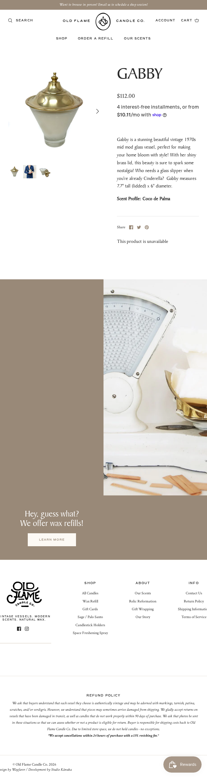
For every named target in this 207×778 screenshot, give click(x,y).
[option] (56, 111)
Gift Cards (90, 609)
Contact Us (194, 593)
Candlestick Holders (90, 625)
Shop (61, 38)
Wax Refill (90, 601)
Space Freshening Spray (90, 633)
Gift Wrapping (143, 609)
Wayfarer (18, 769)
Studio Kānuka (61, 769)
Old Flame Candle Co (31, 764)
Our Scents (137, 38)
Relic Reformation (142, 601)
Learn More (52, 539)
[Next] (98, 111)
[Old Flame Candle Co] (104, 21)
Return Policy (194, 601)
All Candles (90, 593)
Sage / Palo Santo (90, 617)
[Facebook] (19, 629)
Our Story (143, 617)
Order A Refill (95, 38)
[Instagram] (27, 629)
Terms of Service (193, 617)
